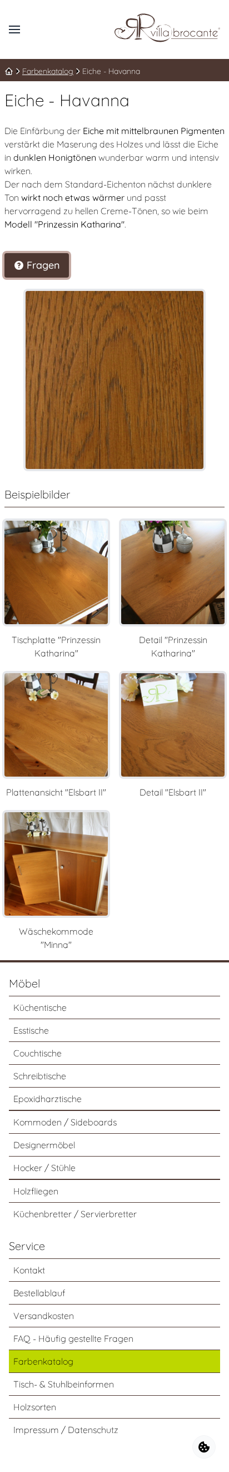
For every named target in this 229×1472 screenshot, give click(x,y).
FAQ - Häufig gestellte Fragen (73, 1338)
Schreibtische (39, 1075)
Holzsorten (34, 1406)
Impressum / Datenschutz (65, 1429)
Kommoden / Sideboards (65, 1122)
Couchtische (37, 1053)
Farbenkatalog (47, 71)
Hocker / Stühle (44, 1167)
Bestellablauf (39, 1292)
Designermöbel (44, 1144)
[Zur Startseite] (167, 27)
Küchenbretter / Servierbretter (75, 1213)
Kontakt (29, 1270)
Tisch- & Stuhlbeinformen (63, 1384)
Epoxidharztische (47, 1098)
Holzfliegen (35, 1191)
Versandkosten (43, 1315)
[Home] (8, 71)
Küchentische (40, 1007)
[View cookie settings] (204, 1447)
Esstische (31, 1030)
